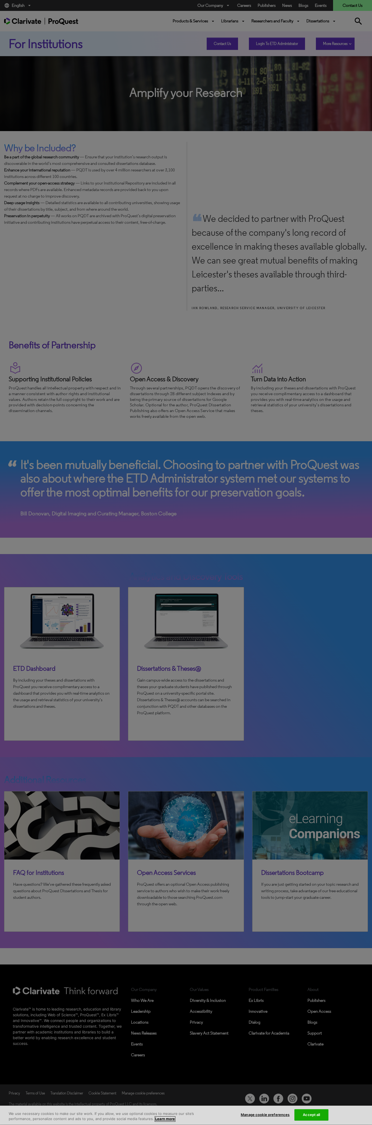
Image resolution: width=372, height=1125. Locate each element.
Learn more (165, 1119)
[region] (186, 1115)
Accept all (311, 1114)
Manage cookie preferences (265, 1114)
